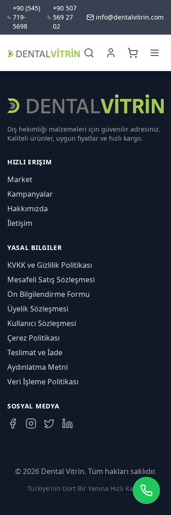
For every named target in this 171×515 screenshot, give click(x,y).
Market (19, 179)
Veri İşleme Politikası (42, 382)
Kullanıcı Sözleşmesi (41, 323)
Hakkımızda (27, 209)
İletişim (19, 223)
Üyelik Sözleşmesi (37, 309)
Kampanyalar (30, 194)
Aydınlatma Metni (37, 367)
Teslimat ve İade (34, 352)
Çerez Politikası (33, 338)
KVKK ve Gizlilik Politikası (49, 265)
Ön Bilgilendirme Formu (48, 294)
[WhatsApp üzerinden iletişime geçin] (146, 490)
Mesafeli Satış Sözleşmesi (51, 280)
